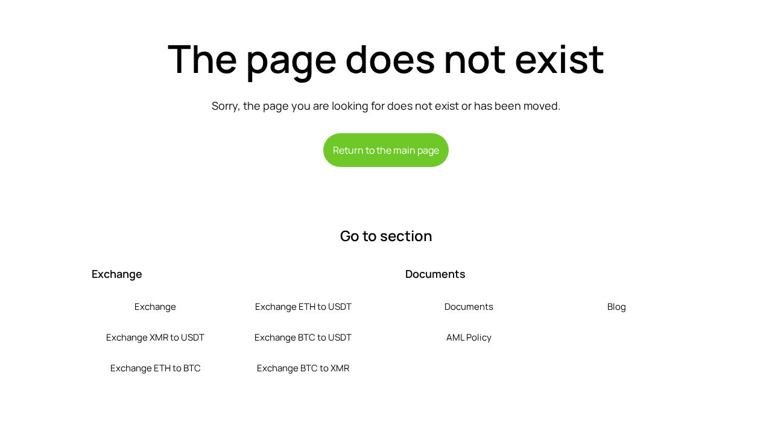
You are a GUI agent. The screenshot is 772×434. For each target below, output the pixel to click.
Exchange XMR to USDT (155, 337)
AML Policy (469, 337)
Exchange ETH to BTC (155, 368)
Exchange (155, 306)
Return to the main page (386, 150)
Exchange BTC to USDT (303, 337)
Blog (616, 306)
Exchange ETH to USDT (303, 306)
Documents (469, 306)
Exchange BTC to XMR (303, 368)
